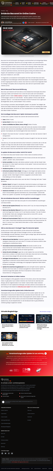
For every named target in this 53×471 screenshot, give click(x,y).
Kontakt (29, 420)
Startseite (3, 10)
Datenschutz (44, 468)
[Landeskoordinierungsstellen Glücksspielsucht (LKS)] (38, 370)
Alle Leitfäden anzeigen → (46, 311)
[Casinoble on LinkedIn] (2, 453)
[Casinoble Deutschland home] (5, 379)
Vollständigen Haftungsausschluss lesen (19, 462)
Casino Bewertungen (5, 423)
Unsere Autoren (31, 413)
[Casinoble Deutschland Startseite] (6, 3)
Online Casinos (18, 95)
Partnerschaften (4, 440)
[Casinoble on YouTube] (5, 453)
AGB (32, 468)
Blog (7, 10)
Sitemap (3, 446)
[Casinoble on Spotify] (12, 453)
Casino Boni (3, 413)
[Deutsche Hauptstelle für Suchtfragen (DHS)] (26, 370)
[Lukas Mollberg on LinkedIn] (23, 23)
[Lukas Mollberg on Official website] (26, 23)
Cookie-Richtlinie (37, 468)
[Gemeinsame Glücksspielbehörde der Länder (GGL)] (14, 370)
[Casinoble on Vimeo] (9, 453)
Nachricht (30, 416)
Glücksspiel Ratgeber (6, 426)
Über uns (30, 410)
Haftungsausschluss (26, 468)
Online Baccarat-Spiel (23, 287)
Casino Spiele (4, 416)
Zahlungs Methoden (5, 420)
